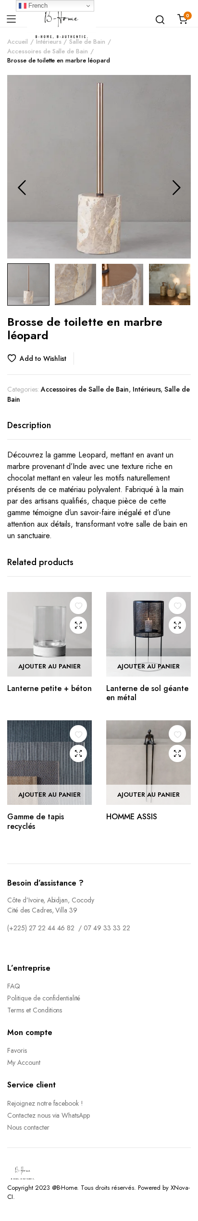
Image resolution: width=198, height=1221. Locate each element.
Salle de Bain (87, 41)
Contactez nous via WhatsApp (48, 1115)
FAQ (13, 986)
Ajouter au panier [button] (49, 666)
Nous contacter (28, 1127)
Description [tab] (29, 425)
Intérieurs (49, 41)
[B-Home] (61, 19)
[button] (40, 358)
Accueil (17, 41)
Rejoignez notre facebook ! (45, 1103)
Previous (21, 187)
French (37, 5)
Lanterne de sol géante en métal (147, 693)
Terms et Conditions (34, 1010)
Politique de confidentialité (43, 998)
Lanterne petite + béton (49, 688)
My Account (23, 1062)
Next (176, 187)
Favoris (17, 1050)
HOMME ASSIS (131, 816)
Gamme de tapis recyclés (35, 821)
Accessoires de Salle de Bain (47, 51)
